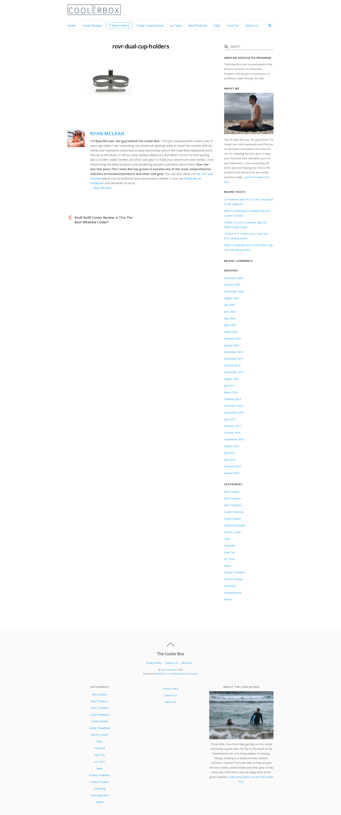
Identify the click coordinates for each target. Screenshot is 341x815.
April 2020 (230, 325)
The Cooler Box (169, 669)
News (227, 565)
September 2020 (234, 291)
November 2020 (233, 278)
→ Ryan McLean (101, 188)
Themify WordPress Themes (183, 673)
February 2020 (232, 338)
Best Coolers (120, 25)
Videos (228, 599)
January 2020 (231, 345)
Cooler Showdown (234, 525)
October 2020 (232, 284)
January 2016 (231, 473)
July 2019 (229, 385)
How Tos (233, 25)
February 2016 (232, 466)
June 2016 (230, 459)
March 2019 (231, 392)
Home (71, 25)
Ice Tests (176, 25)
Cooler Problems (234, 512)
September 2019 (234, 372)
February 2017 (232, 426)
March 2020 (231, 332)
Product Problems (234, 572)
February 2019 (232, 399)
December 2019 (233, 352)
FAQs (217, 25)
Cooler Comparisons (150, 25)
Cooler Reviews (92, 25)
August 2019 (231, 379)
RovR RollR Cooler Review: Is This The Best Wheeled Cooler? (104, 219)
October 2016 (232, 432)
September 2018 (234, 412)
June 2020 (230, 311)
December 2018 (233, 406)
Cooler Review (232, 518)
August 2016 (231, 446)
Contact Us (171, 663)
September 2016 (234, 439)
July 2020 (229, 305)
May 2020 (230, 318)
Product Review (233, 579)
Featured (229, 545)
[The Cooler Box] (94, 13)
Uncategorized (232, 592)
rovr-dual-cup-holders (140, 46)
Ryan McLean (107, 133)
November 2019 (233, 358)
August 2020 (231, 298)
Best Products (198, 25)
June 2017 (230, 419)
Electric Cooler (232, 532)
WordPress (161, 673)
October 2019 (232, 365)
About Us (252, 25)
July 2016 (229, 453)
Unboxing (230, 586)
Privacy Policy (154, 663)
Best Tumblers (233, 505)
